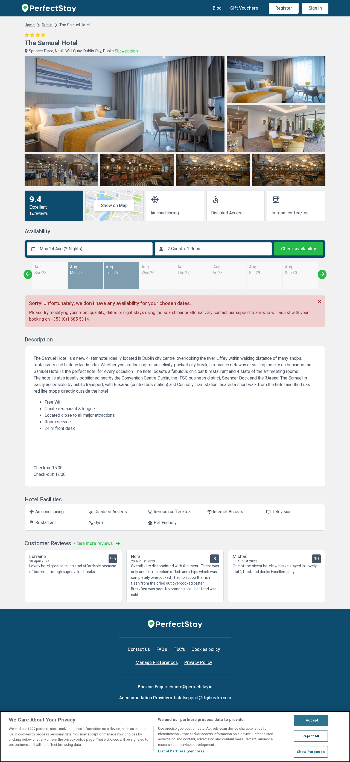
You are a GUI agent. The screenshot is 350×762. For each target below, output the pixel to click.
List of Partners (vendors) (181, 751)
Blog (217, 8)
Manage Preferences (157, 662)
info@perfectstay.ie (193, 687)
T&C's (179, 649)
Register (283, 8)
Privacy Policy (198, 662)
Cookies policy (205, 649)
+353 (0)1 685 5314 (70, 319)
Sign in (315, 8)
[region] (175, 736)
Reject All (310, 736)
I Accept (311, 720)
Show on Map (114, 205)
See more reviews (95, 543)
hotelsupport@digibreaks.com (202, 698)
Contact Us (139, 649)
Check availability (298, 249)
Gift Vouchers (244, 8)
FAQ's (161, 649)
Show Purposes (311, 751)
